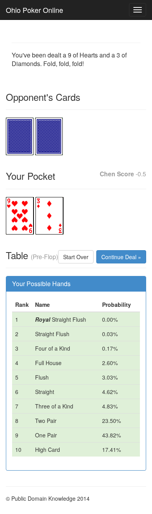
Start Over (75, 257)
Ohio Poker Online (34, 10)
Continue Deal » (121, 257)
